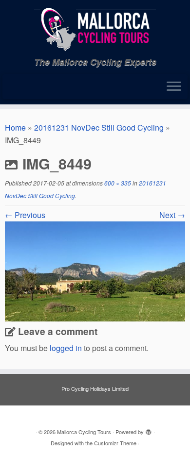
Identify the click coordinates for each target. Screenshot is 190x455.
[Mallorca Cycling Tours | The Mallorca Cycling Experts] (95, 28)
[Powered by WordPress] (148, 429)
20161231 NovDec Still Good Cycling (99, 127)
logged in (66, 348)
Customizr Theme (115, 443)
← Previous (25, 214)
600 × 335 (117, 183)
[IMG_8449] (95, 270)
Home (15, 127)
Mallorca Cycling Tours (84, 432)
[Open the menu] (174, 87)
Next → (172, 214)
